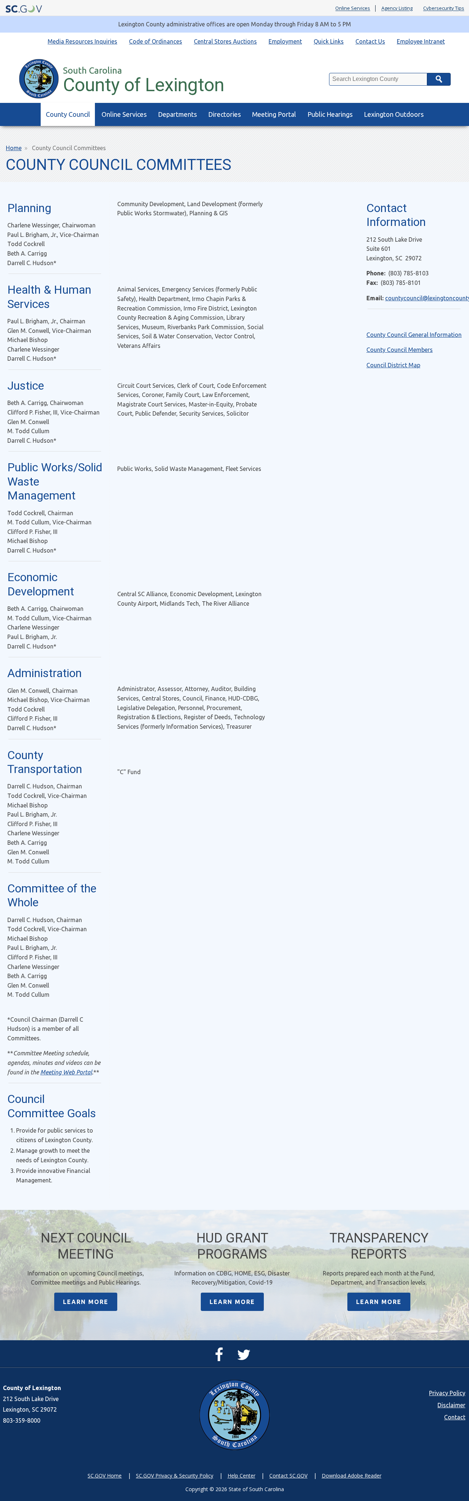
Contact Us (370, 41)
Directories (224, 114)
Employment (285, 41)
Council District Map (393, 365)
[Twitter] (246, 1358)
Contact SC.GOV (288, 1475)
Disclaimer (451, 1405)
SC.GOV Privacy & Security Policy (174, 1475)
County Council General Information (414, 334)
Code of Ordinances (155, 41)
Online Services (352, 8)
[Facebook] (220, 1358)
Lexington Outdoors (394, 114)
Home (14, 148)
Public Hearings (329, 114)
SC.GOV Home (105, 1475)
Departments (177, 114)
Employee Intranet (421, 41)
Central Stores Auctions (225, 41)
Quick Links (329, 41)
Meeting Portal (274, 114)
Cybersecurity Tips (443, 8)
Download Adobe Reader (351, 1475)
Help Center (241, 1475)
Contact (454, 1417)
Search (439, 79)
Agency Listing (397, 8)
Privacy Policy (447, 1393)
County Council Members (399, 349)
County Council (68, 114)
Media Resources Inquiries (82, 41)
